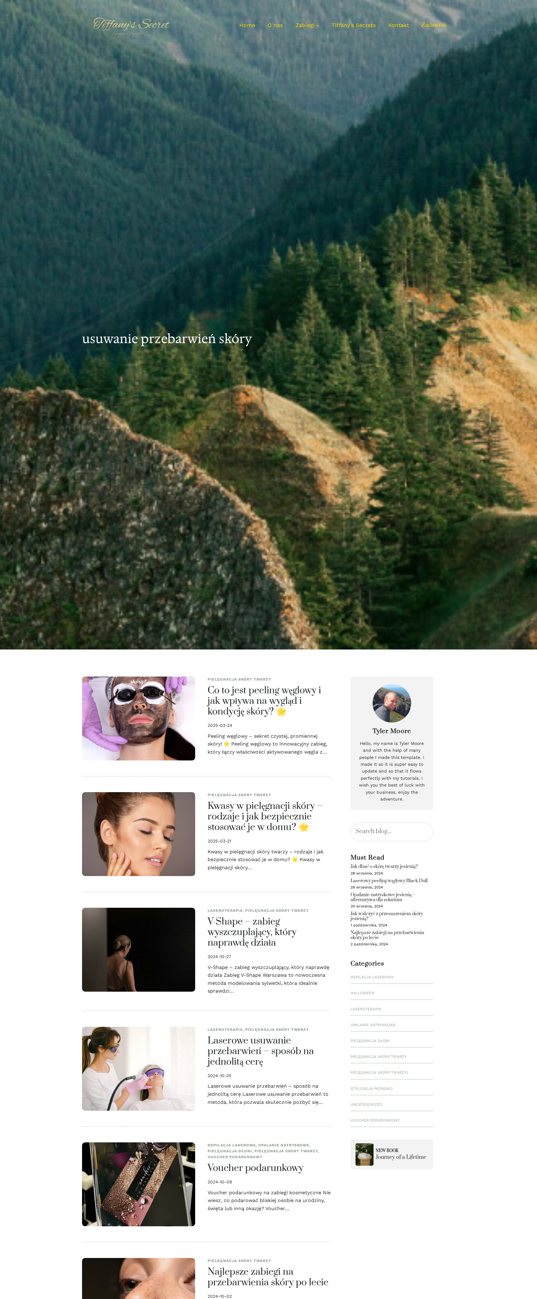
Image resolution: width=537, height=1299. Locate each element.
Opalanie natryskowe (284, 1145)
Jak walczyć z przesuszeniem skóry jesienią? (387, 916)
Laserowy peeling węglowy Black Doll (389, 881)
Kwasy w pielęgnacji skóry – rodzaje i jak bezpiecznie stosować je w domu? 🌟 (265, 817)
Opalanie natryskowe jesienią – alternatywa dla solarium (383, 897)
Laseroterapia (225, 910)
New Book (387, 1150)
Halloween (362, 993)
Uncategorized (367, 1104)
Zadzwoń (433, 25)
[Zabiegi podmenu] (317, 25)
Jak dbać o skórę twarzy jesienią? (384, 866)
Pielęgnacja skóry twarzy (239, 679)
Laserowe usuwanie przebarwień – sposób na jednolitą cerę (261, 1051)
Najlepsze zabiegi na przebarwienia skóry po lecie (268, 1277)
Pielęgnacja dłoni (230, 1151)
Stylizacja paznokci (372, 1088)
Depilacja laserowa (232, 1145)
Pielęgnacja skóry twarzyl (380, 1072)
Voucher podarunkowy (235, 1157)
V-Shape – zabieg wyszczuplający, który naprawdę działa (252, 932)
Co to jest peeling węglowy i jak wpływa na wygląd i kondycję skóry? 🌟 (264, 701)
